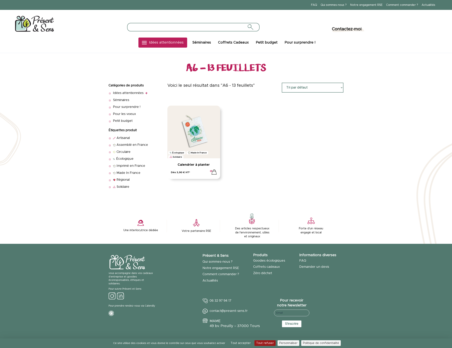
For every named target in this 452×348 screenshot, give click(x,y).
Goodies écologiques (269, 260)
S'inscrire (291, 323)
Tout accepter (241, 343)
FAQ (314, 5)
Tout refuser (265, 343)
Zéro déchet (262, 273)
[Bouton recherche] (250, 27)
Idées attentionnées (166, 42)
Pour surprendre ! (300, 42)
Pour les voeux (124, 114)
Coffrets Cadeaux (233, 42)
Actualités (428, 5)
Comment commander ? (402, 5)
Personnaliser (288, 343)
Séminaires (201, 42)
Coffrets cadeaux (266, 266)
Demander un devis (314, 266)
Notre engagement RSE (366, 5)
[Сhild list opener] (146, 93)
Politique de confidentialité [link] (321, 343)
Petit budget (267, 42)
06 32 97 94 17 (220, 300)
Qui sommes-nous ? (334, 5)
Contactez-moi (347, 29)
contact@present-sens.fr (229, 311)
